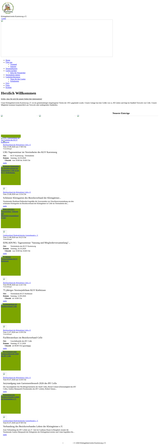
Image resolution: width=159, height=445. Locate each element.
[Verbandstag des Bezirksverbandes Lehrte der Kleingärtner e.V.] (11, 404)
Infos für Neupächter (17, 73)
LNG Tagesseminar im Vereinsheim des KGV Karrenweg (30, 152)
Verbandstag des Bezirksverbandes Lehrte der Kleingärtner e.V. (33, 426)
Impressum (68, 443)
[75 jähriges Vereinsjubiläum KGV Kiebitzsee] (11, 266)
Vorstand (13, 64)
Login (4, 18)
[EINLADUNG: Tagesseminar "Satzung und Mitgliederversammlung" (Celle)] (11, 218)
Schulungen (14, 81)
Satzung (13, 66)
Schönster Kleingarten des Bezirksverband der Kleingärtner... (32, 198)
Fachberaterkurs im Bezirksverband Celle (22, 337)
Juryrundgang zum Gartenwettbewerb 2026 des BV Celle (30, 383)
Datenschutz (57, 443)
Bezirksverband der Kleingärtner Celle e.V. (17, 145)
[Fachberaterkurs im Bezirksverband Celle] (11, 313)
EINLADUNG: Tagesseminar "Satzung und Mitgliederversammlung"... (36, 242)
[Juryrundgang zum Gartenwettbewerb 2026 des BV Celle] (11, 361)
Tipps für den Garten (17, 79)
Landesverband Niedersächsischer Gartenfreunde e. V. (20, 235)
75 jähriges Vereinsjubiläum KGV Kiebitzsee (24, 290)
